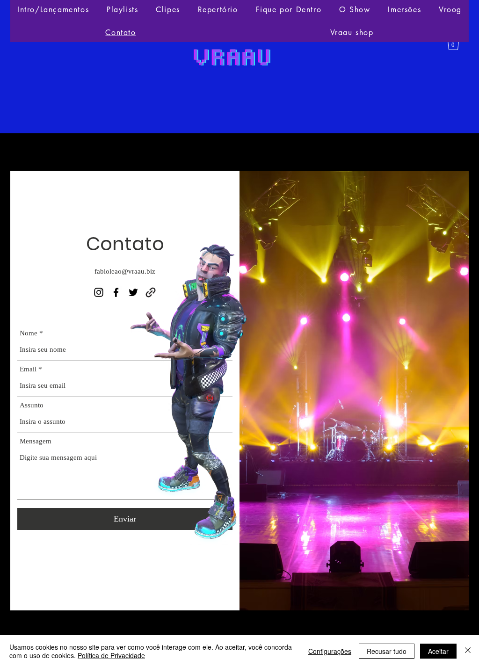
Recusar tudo (386, 651)
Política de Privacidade (111, 655)
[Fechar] (467, 651)
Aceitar (438, 651)
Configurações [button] (329, 651)
